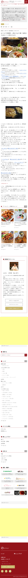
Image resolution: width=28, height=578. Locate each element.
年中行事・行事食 (5, 441)
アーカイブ (3, 420)
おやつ (2, 386)
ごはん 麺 (5, 373)
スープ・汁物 (6, 375)
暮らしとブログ (18, 553)
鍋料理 (4, 384)
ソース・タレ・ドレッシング (9, 377)
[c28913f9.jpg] (14, 47)
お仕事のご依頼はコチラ (13, 308)
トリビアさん (5, 159)
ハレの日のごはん (5, 388)
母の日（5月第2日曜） (8, 408)
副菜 (4, 371)
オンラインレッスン (14, 304)
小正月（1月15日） (7, 396)
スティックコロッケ (18, 162)
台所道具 (3, 443)
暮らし (2, 439)
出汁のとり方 (6, 365)
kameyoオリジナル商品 (6, 455)
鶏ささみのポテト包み (13, 148)
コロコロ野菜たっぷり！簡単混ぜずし (10, 76)
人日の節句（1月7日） (8, 392)
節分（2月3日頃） (7, 400)
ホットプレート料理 (7, 382)
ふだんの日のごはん (5, 367)
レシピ (2, 553)
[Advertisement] (14, 331)
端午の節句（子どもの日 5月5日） (10, 406)
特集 (2, 453)
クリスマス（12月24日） (8, 418)
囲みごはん (3, 381)
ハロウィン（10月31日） (8, 416)
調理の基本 (3, 363)
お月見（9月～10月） (7, 414)
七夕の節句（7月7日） (8, 410)
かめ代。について (5, 559)
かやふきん (3, 429)
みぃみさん (4, 148)
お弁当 (2, 379)
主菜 (4, 369)
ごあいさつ (3, 457)
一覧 (26, 206)
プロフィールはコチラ (14, 300)
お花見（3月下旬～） (7, 404)
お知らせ (3, 557)
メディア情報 (4, 459)
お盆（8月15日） (6, 412)
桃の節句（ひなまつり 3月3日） (10, 402)
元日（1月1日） (6, 390)
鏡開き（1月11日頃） (7, 394)
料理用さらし (4, 431)
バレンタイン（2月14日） (8, 398)
